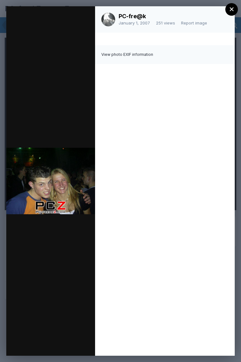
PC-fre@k (132, 16)
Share (74, 344)
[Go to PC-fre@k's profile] (108, 19)
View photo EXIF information (127, 54)
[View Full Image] (84, 18)
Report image (194, 22)
